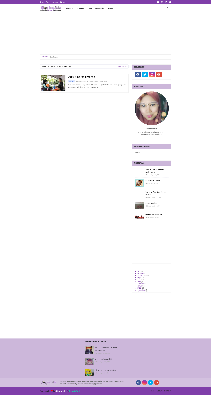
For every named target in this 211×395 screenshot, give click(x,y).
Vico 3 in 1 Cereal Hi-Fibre (105, 370)
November (141, 292)
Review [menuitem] (110, 8)
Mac (139, 282)
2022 (139, 288)
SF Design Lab (60, 391)
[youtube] (170, 2)
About (48, 2)
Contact (55, 2)
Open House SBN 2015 (154, 214)
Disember (141, 290)
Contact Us (167, 391)
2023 (139, 271)
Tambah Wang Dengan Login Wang (154, 170)
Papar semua (122, 66)
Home (42, 2)
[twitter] (166, 2)
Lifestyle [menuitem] (69, 8)
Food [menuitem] (90, 8)
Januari (140, 286)
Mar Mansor (81, 81)
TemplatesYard (74, 391)
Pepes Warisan (151, 203)
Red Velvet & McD (152, 181)
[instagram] (162, 2)
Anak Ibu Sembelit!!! (103, 359)
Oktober (140, 273)
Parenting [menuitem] (80, 8)
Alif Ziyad (71, 81)
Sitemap (62, 2)
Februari (140, 284)
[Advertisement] (105, 34)
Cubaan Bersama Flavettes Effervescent (106, 349)
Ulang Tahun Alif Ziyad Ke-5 (81, 76)
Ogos (139, 278)
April (139, 280)
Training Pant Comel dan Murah (155, 193)
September (142, 276)
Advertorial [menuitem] (99, 8)
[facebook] (158, 2)
